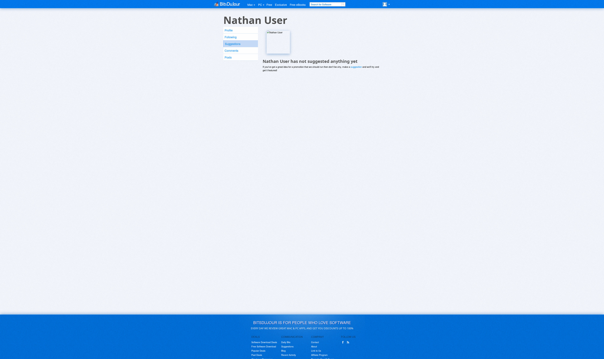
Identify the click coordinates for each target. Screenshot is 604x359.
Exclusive (281, 5)
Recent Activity (288, 354)
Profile (229, 30)
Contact (315, 342)
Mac (250, 5)
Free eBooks (298, 5)
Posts (228, 57)
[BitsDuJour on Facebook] (343, 342)
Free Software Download (263, 346)
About (314, 346)
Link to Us (316, 350)
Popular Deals (258, 350)
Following (231, 37)
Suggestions (232, 44)
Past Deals (256, 354)
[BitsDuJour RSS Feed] (348, 342)
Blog (283, 350)
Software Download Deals (264, 342)
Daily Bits (285, 342)
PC (260, 5)
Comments (231, 50)
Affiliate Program (319, 354)
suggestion (356, 66)
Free (269, 5)
